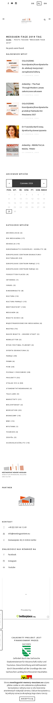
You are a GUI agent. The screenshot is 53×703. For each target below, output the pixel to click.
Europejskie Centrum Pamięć (20, 263)
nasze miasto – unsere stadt (21, 334)
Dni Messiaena (13, 238)
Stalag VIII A (12, 383)
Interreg (10, 280)
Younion (10, 432)
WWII (8, 421)
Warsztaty (11, 399)
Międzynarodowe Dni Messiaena (22, 323)
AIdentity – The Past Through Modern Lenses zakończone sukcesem (33, 87)
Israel (9, 285)
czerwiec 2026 (26, 183)
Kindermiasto (13, 291)
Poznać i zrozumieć (16, 372)
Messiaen (10, 312)
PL (39, 3)
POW (8, 367)
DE (32, 3)
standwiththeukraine (17, 388)
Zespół (9, 437)
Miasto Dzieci (13, 318)
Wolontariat (13, 405)
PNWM (9, 361)
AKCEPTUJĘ (27, 699)
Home (8, 40)
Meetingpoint (13, 307)
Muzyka (10, 329)
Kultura (10, 296)
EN (45, 3)
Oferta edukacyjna (16, 350)
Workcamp (11, 415)
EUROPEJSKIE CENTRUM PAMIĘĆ (20, 269)
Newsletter (12, 339)
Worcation (12, 410)
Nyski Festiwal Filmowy (18, 345)
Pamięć (9, 356)
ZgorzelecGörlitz (16, 443)
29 (9, 211)
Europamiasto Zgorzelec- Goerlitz (24, 249)
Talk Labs (11, 394)
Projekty (11, 377)
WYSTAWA (10, 426)
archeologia (12, 233)
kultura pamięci (14, 301)
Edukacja (11, 244)
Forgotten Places (16, 274)
